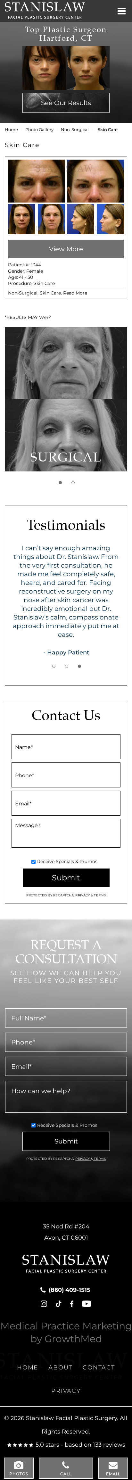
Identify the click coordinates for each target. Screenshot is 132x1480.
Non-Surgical (75, 129)
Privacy (83, 895)
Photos (19, 1473)
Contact (99, 1367)
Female (34, 271)
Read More (75, 293)
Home (11, 129)
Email (113, 1473)
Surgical (66, 458)
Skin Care (44, 283)
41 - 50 (26, 277)
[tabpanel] (66, 399)
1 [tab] (60, 482)
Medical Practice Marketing (66, 1326)
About (60, 1367)
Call (66, 1473)
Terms (99, 895)
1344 (36, 265)
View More (66, 249)
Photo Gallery (39, 129)
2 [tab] (73, 482)
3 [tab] (79, 666)
